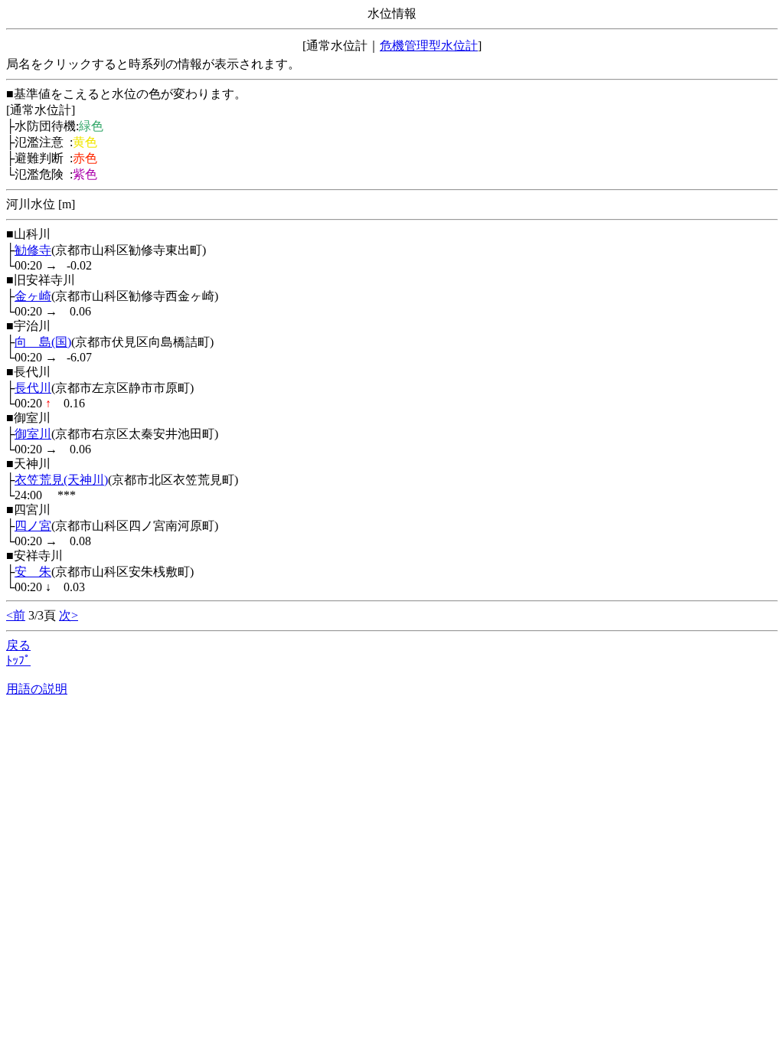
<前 (15, 615)
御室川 (33, 433)
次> (68, 615)
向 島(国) (43, 341)
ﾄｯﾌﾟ (18, 660)
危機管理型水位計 (429, 45)
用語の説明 (36, 688)
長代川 (33, 387)
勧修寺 (33, 250)
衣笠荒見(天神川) (61, 479)
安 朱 (33, 571)
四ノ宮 (33, 525)
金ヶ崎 (33, 295)
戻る (18, 645)
